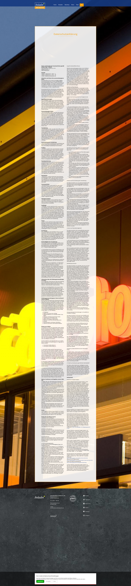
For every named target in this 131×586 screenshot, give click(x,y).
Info (82, 4)
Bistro (72, 4)
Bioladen (60, 4)
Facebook (87, 511)
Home (55, 4)
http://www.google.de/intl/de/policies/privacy (76, 462)
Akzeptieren (40, 581)
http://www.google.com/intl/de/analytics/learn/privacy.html (80, 460)
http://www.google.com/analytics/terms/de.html (77, 458)
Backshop (67, 4)
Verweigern (48, 581)
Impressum (87, 499)
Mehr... (55, 581)
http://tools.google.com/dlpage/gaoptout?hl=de (78, 427)
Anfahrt (86, 507)
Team (77, 4)
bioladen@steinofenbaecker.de (57, 508)
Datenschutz (88, 503)
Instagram (87, 515)
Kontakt (86, 495)
